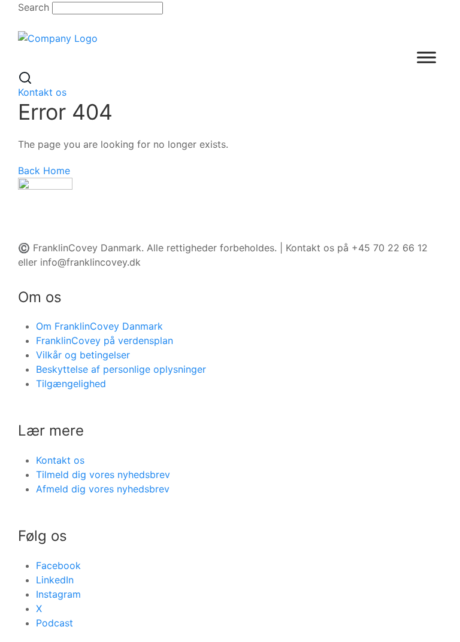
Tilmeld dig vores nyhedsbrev (103, 474)
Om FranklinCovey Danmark (99, 326)
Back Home (44, 171)
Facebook (58, 565)
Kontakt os (42, 92)
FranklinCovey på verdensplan (104, 340)
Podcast (54, 623)
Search (33, 7)
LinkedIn (55, 580)
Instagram (58, 594)
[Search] (25, 77)
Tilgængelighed (71, 384)
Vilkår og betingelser (83, 355)
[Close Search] (25, 22)
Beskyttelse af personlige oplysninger (121, 369)
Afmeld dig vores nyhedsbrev (103, 489)
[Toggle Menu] (426, 57)
